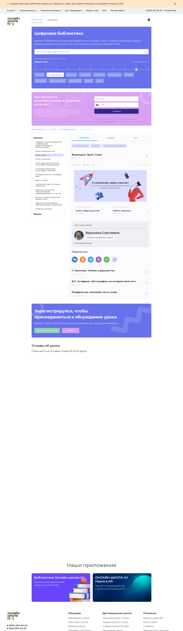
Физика (89, 81)
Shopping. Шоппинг (43, 209)
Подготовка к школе (78, 622)
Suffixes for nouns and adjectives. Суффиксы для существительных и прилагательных (48, 144)
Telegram (168, 10)
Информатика (114, 75)
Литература (40, 81)
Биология (71, 75)
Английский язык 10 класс (114, 146)
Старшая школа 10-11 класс (116, 626)
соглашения (120, 119)
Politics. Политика (42, 159)
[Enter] (148, 19)
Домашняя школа (76, 626)
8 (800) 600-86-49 (154, 10)
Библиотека (37, 20)
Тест (136, 138)
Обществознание (58, 81)
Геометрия (99, 75)
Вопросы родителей (153, 618)
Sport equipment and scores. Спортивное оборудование (47, 164)
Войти (71, 330)
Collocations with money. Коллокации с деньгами (45, 170)
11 (148, 67)
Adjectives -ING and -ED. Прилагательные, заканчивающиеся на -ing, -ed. (48, 191)
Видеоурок (85, 138)
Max (174, 10)
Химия (99, 81)
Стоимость (148, 626)
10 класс (95, 146)
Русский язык (75, 81)
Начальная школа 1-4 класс (116, 618)
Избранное (53, 20)
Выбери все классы (141, 62)
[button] (97, 104)
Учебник (110, 138)
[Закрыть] (175, 3)
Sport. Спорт (40, 155)
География (85, 75)
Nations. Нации (41, 180)
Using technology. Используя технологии (47, 185)
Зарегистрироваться (47, 330)
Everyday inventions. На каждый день (48, 175)
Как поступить (150, 622)
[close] (149, 94)
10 (136, 67)
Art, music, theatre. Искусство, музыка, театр (47, 198)
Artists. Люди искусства (45, 151)
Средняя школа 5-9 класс (115, 622)
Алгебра (39, 75)
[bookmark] (146, 156)
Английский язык (55, 75)
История (128, 75)
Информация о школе (78, 618)
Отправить (116, 111)
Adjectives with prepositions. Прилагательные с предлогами (48, 204)
